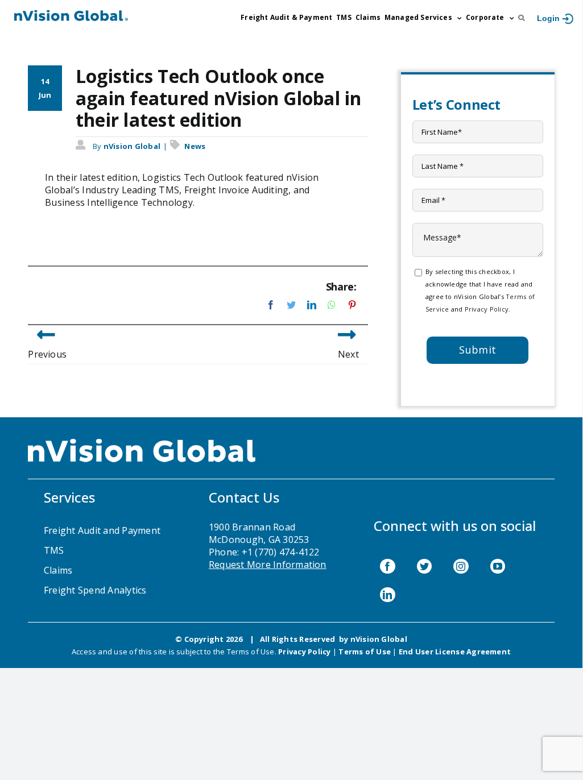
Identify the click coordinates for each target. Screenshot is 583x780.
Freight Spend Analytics (95, 590)
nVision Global (132, 146)
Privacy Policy (486, 309)
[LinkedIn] (387, 594)
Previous (47, 354)
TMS (54, 550)
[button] (521, 17)
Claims (58, 570)
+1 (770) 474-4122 (281, 552)
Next (348, 354)
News (194, 146)
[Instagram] (460, 566)
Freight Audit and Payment (102, 530)
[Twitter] (424, 566)
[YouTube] (497, 566)
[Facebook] (387, 566)
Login (548, 18)
